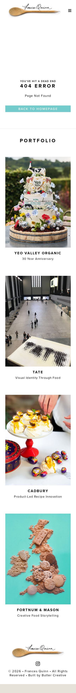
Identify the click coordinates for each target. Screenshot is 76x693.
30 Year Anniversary (38, 259)
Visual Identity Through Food (38, 378)
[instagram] (38, 664)
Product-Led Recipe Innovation (38, 496)
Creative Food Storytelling (38, 615)
